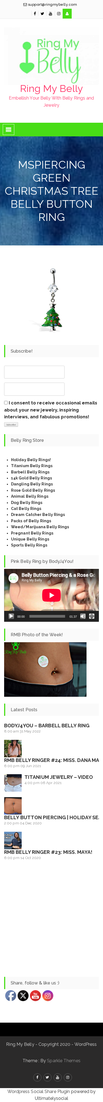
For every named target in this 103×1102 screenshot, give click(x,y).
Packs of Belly (25, 521)
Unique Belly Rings (30, 539)
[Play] (11, 616)
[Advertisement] (51, 919)
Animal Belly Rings (29, 496)
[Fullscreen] (91, 616)
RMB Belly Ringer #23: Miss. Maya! (48, 852)
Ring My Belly (51, 88)
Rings (45, 521)
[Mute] (83, 616)
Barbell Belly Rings (30, 472)
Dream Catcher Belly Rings (38, 514)
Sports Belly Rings (29, 545)
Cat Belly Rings (26, 508)
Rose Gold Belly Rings (33, 490)
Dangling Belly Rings (32, 484)
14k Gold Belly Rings (31, 478)
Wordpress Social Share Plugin (39, 1091)
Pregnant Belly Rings (32, 533)
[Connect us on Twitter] (42, 13)
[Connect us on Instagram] (59, 13)
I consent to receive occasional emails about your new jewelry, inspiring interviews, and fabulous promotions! (50, 409)
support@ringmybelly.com (52, 4)
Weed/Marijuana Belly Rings (40, 527)
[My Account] (67, 14)
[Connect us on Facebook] (35, 13)
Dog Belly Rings (27, 502)
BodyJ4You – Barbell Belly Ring (47, 725)
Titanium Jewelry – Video (58, 777)
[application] (51, 595)
